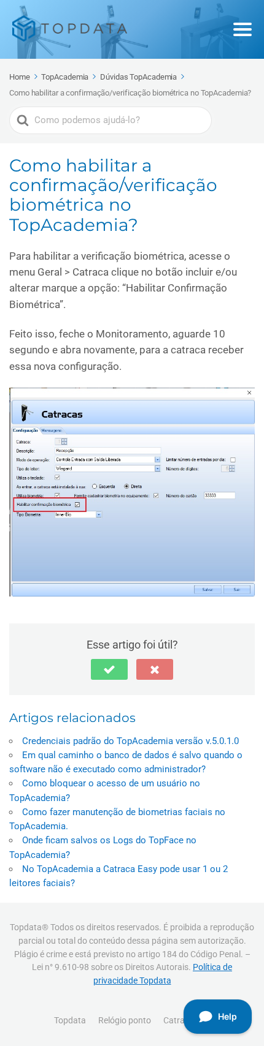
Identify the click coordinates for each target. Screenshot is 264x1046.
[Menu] (242, 29)
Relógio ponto (124, 1020)
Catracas (180, 1020)
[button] (109, 669)
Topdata (70, 1020)
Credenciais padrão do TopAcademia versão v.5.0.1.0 (130, 741)
